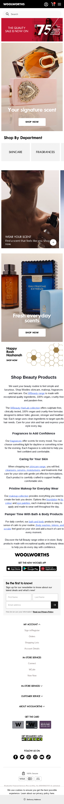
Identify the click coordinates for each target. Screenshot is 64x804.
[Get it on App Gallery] (49, 568)
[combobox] (35, 14)
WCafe (32, 669)
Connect (32, 663)
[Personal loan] (45, 725)
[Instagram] (35, 757)
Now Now (32, 675)
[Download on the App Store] (14, 568)
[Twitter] (22, 757)
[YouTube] (42, 757)
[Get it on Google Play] (31, 568)
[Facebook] (15, 757)
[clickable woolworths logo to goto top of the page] (32, 555)
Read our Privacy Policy (43, 612)
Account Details (32, 648)
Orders (32, 636)
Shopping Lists (32, 642)
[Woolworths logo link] (14, 4)
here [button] (52, 793)
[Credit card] (31, 725)
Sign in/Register (32, 630)
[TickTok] (48, 757)
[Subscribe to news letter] (54, 605)
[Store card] (18, 725)
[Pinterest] (28, 757)
